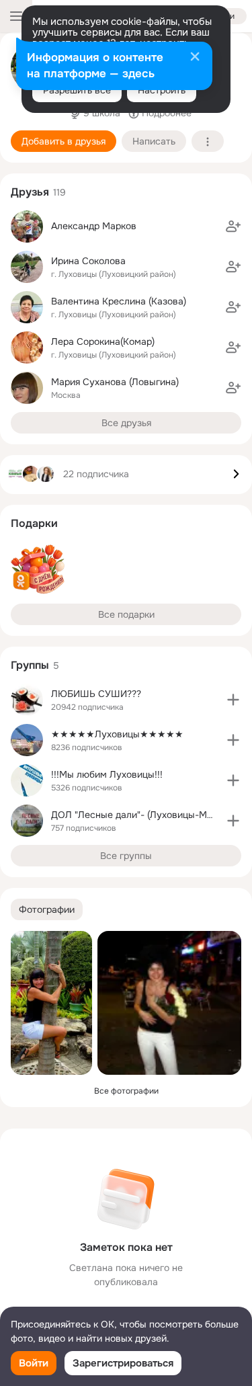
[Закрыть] (195, 58)
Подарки (34, 523)
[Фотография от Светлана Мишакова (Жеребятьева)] (51, 1003)
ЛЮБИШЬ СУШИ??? (96, 694)
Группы (30, 665)
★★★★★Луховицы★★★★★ (117, 734)
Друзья (30, 192)
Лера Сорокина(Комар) (103, 341)
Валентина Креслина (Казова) (118, 301)
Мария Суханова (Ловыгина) (115, 382)
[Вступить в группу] (233, 700)
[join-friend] (233, 226)
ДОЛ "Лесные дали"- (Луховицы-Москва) (143, 815)
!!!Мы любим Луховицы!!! (107, 774)
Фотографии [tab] (47, 909)
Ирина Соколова (88, 261)
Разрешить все (77, 90)
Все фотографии (126, 1091)
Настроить (161, 90)
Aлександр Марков (93, 226)
